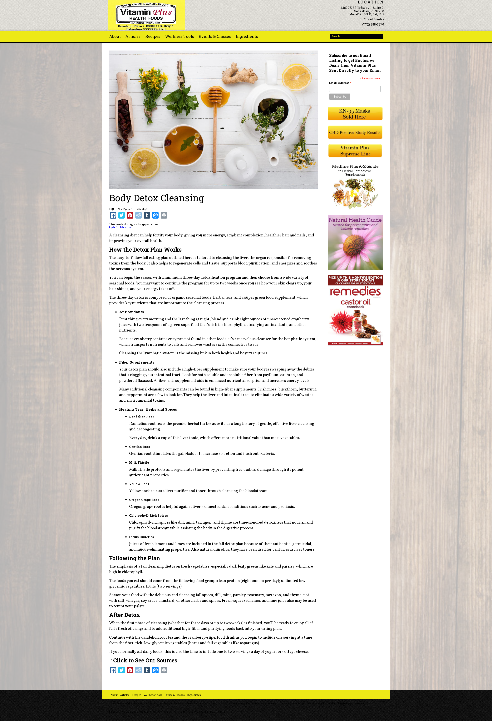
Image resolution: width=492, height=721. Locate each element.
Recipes (152, 36)
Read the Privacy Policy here (215, 712)
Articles (132, 36)
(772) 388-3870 (373, 24)
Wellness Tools (179, 36)
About (115, 36)
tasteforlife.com (120, 227)
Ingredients (247, 36)
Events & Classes (215, 36)
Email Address (340, 83)
